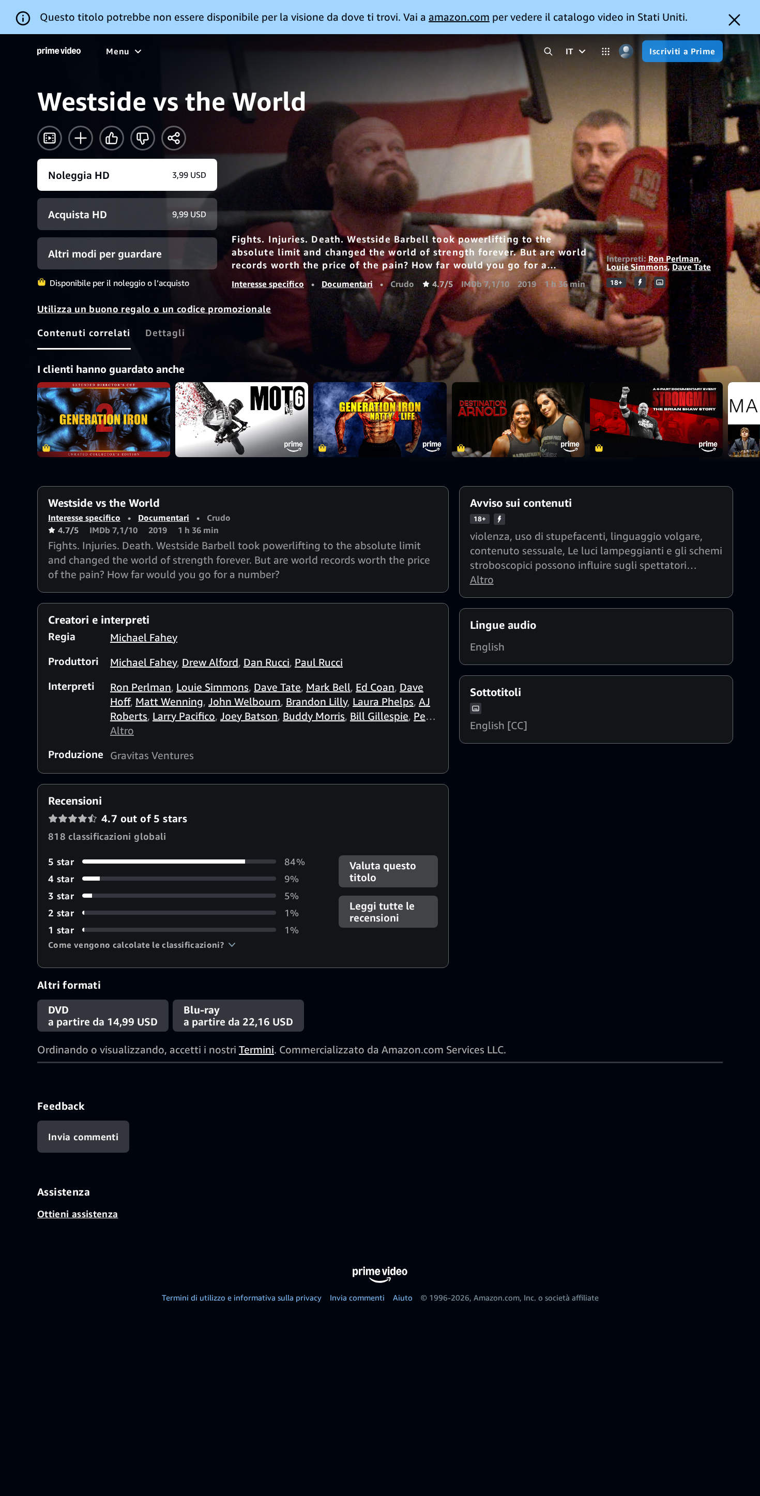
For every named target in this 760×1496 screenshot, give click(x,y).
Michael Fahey (143, 637)
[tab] (84, 332)
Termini (256, 1049)
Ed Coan (375, 687)
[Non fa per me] (142, 138)
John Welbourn (244, 701)
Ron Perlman (673, 258)
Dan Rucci (267, 662)
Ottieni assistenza (77, 1213)
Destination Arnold (518, 419)
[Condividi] (173, 138)
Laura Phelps (383, 701)
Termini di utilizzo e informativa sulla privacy (242, 1297)
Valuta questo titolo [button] (382, 871)
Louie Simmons (636, 267)
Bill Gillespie (379, 716)
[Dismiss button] (734, 20)
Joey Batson (249, 716)
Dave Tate (691, 267)
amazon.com (459, 17)
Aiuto (403, 1297)
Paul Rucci (319, 662)
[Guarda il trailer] (49, 138)
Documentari (347, 284)
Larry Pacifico (184, 716)
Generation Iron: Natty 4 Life (379, 419)
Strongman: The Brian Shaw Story (656, 419)
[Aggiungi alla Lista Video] (80, 138)
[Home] (59, 51)
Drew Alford (210, 662)
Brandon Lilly (316, 701)
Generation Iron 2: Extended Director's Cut (103, 419)
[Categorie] (606, 51)
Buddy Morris (314, 716)
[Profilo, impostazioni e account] (626, 51)
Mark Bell (328, 687)
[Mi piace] (111, 138)
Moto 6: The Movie (241, 419)
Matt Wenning (169, 701)
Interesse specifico (268, 284)
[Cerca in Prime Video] (548, 51)
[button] (142, 945)
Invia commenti (357, 1297)
